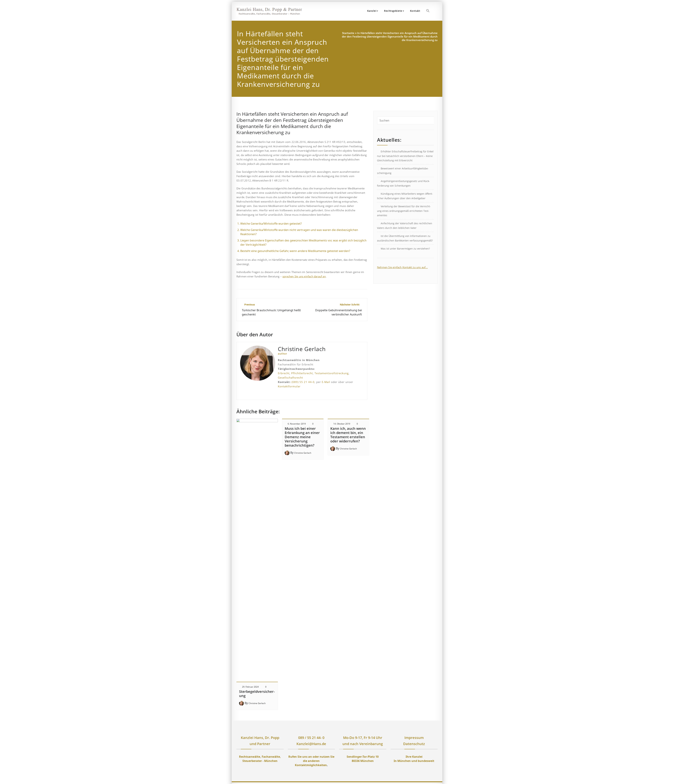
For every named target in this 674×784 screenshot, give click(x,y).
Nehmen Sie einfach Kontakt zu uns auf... (402, 267)
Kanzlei (371, 10)
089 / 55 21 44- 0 (311, 737)
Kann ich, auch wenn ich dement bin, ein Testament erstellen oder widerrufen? (348, 434)
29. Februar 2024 (250, 686)
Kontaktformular (289, 386)
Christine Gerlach (257, 703)
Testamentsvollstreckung (332, 373)
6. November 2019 (297, 423)
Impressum (414, 737)
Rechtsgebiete (393, 10)
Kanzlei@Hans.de (311, 743)
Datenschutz (414, 743)
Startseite (348, 33)
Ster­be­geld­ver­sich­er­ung (257, 693)
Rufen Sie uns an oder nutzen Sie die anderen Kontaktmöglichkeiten (311, 761)
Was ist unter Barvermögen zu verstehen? (405, 248)
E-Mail (326, 382)
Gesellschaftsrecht (290, 377)
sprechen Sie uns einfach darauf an (304, 276)
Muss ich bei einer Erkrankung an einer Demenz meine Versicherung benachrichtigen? (302, 437)
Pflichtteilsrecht (302, 373)
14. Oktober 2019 (341, 423)
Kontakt (415, 10)
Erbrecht (283, 373)
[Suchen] (436, 11)
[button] (428, 10)
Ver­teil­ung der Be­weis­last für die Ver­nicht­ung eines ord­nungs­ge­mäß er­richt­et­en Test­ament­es (404, 211)
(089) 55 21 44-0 (303, 382)
